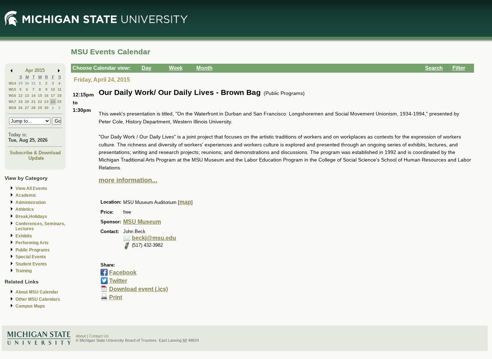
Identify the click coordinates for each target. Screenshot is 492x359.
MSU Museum (142, 222)
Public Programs (32, 250)
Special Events (30, 256)
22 (40, 102)
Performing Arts (32, 242)
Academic (25, 195)
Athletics (24, 209)
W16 (12, 95)
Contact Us (99, 336)
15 (40, 95)
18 (59, 95)
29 (20, 83)
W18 (12, 108)
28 (33, 108)
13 (27, 95)
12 (20, 95)
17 (53, 95)
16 (46, 95)
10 (53, 89)
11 (60, 89)
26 (20, 108)
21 (33, 102)
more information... (128, 180)
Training (23, 270)
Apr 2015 (35, 70)
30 (27, 83)
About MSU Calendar (36, 292)
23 (46, 102)
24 (53, 102)
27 (27, 108)
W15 (12, 89)
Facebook (123, 272)
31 (33, 83)
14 (33, 95)
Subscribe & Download (35, 152)
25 (59, 102)
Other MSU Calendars (37, 299)
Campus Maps (30, 306)
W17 (12, 102)
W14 (12, 83)
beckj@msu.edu (154, 238)
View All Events (31, 188)
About (81, 336)
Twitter (118, 281)
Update (36, 158)
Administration (30, 202)
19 (20, 102)
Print (115, 297)
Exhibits (23, 235)
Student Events (31, 264)
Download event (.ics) (138, 289)
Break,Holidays (31, 216)
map (185, 202)
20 (27, 102)
